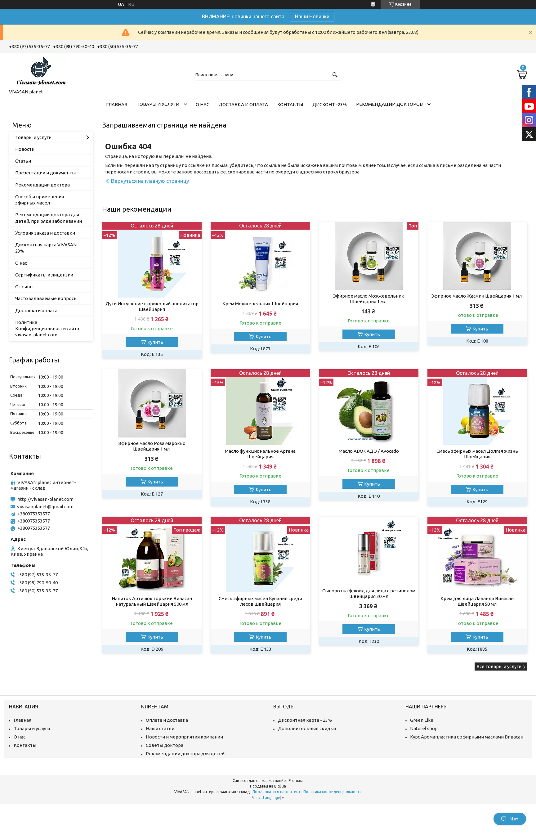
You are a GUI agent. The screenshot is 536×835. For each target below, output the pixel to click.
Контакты (290, 104)
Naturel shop (424, 728)
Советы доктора (164, 745)
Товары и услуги (157, 104)
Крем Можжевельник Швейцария (260, 303)
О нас (202, 104)
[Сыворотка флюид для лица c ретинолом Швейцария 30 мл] (368, 551)
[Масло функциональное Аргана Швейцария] (260, 407)
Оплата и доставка (167, 720)
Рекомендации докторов (389, 104)
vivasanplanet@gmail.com (45, 506)
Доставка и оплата (243, 104)
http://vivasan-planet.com (45, 499)
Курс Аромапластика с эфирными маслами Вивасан (466, 736)
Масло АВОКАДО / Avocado (369, 451)
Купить (155, 342)
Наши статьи (160, 728)
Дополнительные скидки (307, 728)
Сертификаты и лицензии (44, 274)
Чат (514, 818)
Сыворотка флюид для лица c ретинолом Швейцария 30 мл (368, 593)
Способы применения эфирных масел (39, 199)
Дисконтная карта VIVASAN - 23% (47, 248)
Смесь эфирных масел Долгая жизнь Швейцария (477, 453)
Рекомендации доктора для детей (185, 753)
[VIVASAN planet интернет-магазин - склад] (40, 70)
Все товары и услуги (498, 666)
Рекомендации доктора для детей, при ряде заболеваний (48, 217)
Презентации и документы (45, 172)
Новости (24, 149)
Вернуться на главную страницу (150, 181)
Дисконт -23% (329, 104)
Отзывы (24, 286)
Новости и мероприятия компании (184, 736)
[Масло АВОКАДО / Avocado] (368, 407)
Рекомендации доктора (42, 184)
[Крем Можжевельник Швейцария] (260, 260)
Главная (116, 104)
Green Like (421, 720)
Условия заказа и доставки (45, 233)
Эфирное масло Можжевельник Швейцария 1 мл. (368, 298)
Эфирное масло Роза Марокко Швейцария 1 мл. (151, 446)
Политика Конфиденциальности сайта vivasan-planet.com (47, 329)
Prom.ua (295, 781)
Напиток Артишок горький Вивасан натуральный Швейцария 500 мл (152, 601)
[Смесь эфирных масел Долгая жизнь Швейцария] (477, 407)
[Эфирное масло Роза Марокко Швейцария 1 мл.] (152, 403)
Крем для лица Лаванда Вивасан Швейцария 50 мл (477, 601)
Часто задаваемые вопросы (46, 298)
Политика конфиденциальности (332, 792)
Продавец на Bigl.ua (268, 786)
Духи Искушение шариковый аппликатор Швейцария (152, 306)
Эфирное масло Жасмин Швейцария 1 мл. (477, 296)
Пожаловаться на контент (276, 792)
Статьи (23, 161)
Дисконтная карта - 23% (305, 720)
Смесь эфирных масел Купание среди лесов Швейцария (260, 601)
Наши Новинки (312, 16)
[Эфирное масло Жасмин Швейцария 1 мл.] (477, 256)
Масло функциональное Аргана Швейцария (260, 453)
